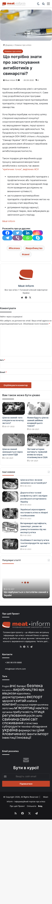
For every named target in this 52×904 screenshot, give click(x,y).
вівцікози (9, 693)
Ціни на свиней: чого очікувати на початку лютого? (13, 420)
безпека (15, 248)
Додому (9, 45)
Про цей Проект (17, 806)
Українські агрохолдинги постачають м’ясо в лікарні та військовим (34, 512)
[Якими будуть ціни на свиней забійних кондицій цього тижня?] (38, 408)
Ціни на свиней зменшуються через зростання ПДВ (12, 452)
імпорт (43, 734)
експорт (34, 696)
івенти (32, 734)
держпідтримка (14, 697)
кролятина (42, 704)
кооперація (22, 704)
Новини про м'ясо (23, 45)
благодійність (7, 690)
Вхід (40, 806)
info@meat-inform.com (15, 669)
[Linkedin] (28, 232)
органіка (7, 712)
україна (10, 729)
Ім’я (2, 360)
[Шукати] (43, 4)
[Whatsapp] (28, 237)
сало (38, 715)
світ (34, 719)
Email (3, 372)
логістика (8, 708)
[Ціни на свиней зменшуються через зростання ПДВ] (13, 440)
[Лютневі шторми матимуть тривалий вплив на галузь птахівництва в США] (38, 440)
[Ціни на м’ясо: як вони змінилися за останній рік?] (10, 483)
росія (30, 715)
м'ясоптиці (24, 707)
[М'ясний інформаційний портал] (13, 3)
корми (33, 704)
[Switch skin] (38, 4)
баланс (21, 686)
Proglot (5, 686)
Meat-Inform (10, 80)
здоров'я (8, 701)
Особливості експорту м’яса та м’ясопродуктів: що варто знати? (35, 543)
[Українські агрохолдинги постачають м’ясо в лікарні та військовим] (10, 513)
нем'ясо (42, 708)
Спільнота (31, 806)
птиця (39, 711)
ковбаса (32, 700)
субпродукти (11, 726)
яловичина (12, 733)
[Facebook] (7, 232)
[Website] (22, 297)
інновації (24, 737)
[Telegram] (7, 237)
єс (24, 733)
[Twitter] (17, 232)
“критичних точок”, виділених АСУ (20, 169)
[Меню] (48, 4)
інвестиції (9, 737)
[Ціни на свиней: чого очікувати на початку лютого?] (13, 408)
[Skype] (38, 237)
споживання (12, 723)
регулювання (14, 715)
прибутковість (23, 712)
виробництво (34, 248)
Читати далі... (43, 641)
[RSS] (21, 647)
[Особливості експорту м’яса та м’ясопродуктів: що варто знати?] (10, 544)
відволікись (24, 693)
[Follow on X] (17, 80)
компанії (9, 704)
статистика (31, 723)
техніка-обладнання (34, 726)
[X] (30, 297)
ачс (13, 685)
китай (21, 700)
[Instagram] (38, 232)
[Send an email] (19, 80)
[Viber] (17, 237)
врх (41, 689)
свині (26, 254)
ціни (40, 730)
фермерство (27, 730)
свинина (10, 719)
